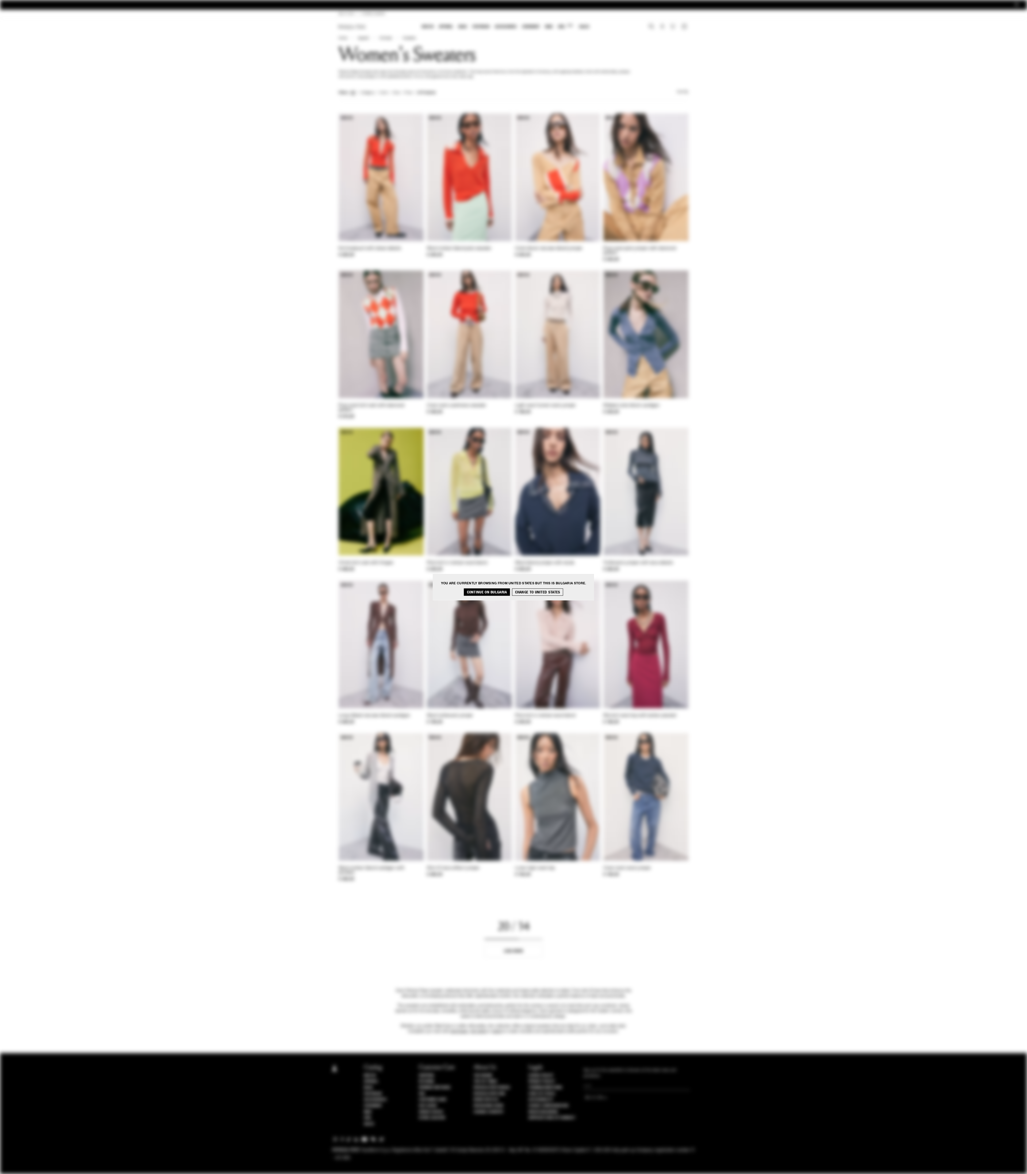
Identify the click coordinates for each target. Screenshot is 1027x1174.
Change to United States (537, 592)
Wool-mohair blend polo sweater (459, 248)
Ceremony (531, 27)
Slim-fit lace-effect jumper (453, 868)
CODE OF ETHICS (541, 1094)
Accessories (506, 27)
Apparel (446, 27)
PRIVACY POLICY (541, 1081)
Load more (513, 951)
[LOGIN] (662, 27)
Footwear (480, 27)
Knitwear (386, 38)
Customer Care (433, 1099)
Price (408, 92)
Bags (462, 27)
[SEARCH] (651, 27)
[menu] (505, 27)
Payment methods (434, 1087)
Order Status (431, 1112)
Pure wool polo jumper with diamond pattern (639, 250)
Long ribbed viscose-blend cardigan (374, 716)
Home (343, 38)
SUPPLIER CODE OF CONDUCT (551, 1118)
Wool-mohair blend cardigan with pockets (371, 870)
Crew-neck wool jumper (627, 868)
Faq (422, 1094)
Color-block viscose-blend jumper (549, 248)
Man (549, 27)
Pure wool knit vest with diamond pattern (371, 407)
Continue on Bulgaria (487, 592)
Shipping (426, 1075)
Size (396, 92)
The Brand (483, 1075)
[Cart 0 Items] (684, 27)
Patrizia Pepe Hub (489, 1094)
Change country (488, 1112)
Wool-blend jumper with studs (544, 563)
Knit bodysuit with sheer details (370, 248)
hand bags (459, 1031)
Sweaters (409, 38)
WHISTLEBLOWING (543, 1112)
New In (428, 27)
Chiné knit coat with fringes (366, 563)
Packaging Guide (489, 1106)
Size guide (428, 1106)
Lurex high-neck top (535, 868)
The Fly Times (485, 1081)
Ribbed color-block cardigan (631, 405)
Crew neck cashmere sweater (456, 405)
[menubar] (505, 27)
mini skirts (478, 1031)
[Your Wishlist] (673, 28)
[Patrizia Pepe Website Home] (352, 26)
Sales (584, 27)
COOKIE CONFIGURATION (548, 1106)
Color (384, 92)
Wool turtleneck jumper (450, 716)
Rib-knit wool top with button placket (639, 716)
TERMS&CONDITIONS (545, 1087)
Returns (426, 1081)
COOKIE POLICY (540, 1075)
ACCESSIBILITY (540, 1099)
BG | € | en (346, 14)
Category (367, 92)
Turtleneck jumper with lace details (638, 563)
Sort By (682, 92)
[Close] (1016, 4)
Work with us (486, 1099)
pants (497, 1031)
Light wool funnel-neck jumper (545, 405)
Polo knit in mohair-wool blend (457, 563)
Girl (565, 26)
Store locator (432, 1118)
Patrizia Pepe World (492, 1087)
